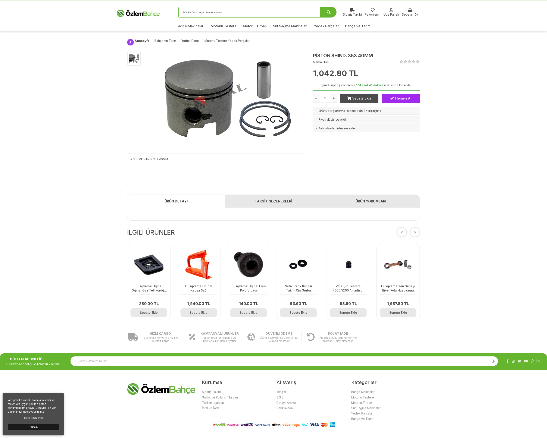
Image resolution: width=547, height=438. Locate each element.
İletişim (281, 392)
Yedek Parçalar (326, 26)
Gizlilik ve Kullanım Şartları (220, 397)
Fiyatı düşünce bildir (333, 119)
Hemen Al (402, 98)
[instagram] (513, 361)
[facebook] (508, 361)
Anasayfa (142, 40)
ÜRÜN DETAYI (176, 201)
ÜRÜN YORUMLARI (371, 201)
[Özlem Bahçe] (149, 12)
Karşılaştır (372, 111)
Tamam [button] (33, 427)
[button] (414, 232)
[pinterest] (532, 361)
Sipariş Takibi (211, 392)
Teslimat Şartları (213, 402)
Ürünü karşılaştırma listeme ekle (341, 111)
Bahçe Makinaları (190, 26)
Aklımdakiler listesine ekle (337, 128)
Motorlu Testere (224, 26)
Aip (326, 62)
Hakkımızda (284, 408)
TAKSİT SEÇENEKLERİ (273, 201)
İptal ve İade (211, 408)
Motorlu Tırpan (255, 26)
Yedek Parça (190, 40)
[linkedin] (538, 361)
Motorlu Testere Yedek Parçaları (227, 40)
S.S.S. (280, 397)
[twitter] (519, 361)
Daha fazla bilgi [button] (33, 417)
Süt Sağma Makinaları (290, 26)
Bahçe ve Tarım (358, 26)
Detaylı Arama (286, 402)
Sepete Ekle (361, 98)
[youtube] (526, 361)
